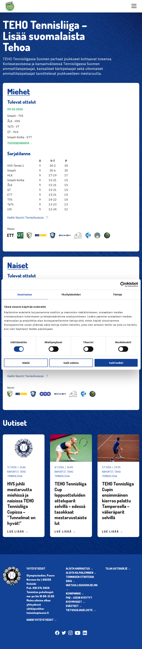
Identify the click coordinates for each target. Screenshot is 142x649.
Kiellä (26, 362)
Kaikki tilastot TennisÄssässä (25, 217)
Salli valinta (71, 362)
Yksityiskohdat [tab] (71, 294)
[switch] (54, 349)
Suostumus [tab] (24, 294)
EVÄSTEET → (74, 606)
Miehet (18, 91)
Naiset (17, 265)
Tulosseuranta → (20, 143)
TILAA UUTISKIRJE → (118, 568)
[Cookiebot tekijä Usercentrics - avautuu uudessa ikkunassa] (123, 284)
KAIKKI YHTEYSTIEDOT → (41, 619)
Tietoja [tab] (117, 294)
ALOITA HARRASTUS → (79, 568)
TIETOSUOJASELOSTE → (81, 610)
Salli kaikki (116, 362)
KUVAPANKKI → (75, 593)
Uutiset (15, 423)
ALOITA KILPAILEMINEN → (81, 572)
